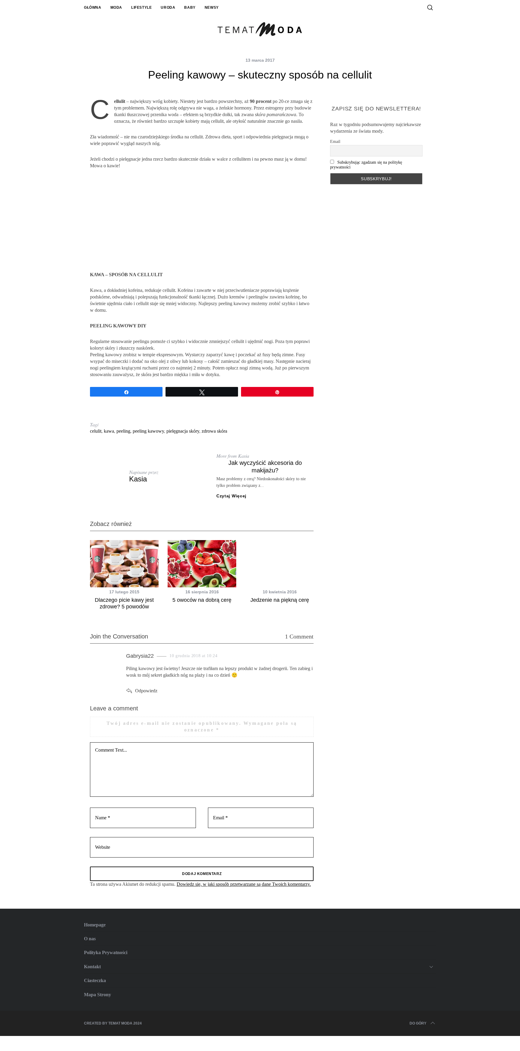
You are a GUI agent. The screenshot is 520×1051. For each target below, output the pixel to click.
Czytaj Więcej (231, 496)
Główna (92, 7)
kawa (109, 431)
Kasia (138, 479)
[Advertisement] (202, 220)
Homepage (95, 924)
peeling (123, 431)
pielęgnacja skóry (182, 431)
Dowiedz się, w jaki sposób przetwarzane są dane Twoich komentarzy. (244, 884)
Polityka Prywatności (105, 952)
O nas (90, 938)
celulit (95, 431)
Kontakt (92, 966)
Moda (116, 7)
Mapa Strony (97, 994)
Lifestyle (141, 7)
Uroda (168, 7)
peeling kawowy (148, 431)
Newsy (212, 7)
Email (335, 141)
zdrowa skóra (214, 431)
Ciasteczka (95, 980)
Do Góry (418, 1023)
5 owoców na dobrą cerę (201, 600)
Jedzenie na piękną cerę (279, 600)
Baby (189, 7)
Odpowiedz (146, 690)
